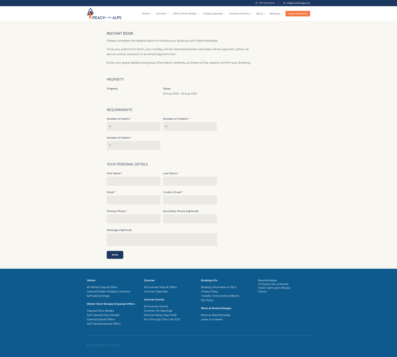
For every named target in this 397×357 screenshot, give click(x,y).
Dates (167, 88)
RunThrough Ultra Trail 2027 (162, 319)
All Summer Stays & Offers (160, 287)
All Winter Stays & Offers (102, 287)
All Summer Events (156, 306)
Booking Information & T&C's (218, 287)
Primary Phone (117, 211)
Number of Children (176, 118)
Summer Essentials (155, 291)
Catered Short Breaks (100, 310)
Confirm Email (173, 192)
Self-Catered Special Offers (103, 323)
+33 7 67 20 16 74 (267, 3)
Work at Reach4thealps (215, 315)
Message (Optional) (119, 230)
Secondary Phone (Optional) (180, 211)
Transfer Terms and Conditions (220, 295)
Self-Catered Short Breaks (103, 315)
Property (112, 88)
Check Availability (298, 13)
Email (111, 192)
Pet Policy (207, 300)
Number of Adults (119, 118)
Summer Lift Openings (158, 310)
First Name (114, 173)
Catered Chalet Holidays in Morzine (108, 291)
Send (115, 254)
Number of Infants (119, 137)
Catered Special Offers (101, 319)
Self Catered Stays (98, 295)
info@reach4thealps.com (298, 3)
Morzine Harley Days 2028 (160, 315)
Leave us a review (212, 319)
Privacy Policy (209, 291)
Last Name (171, 173)
